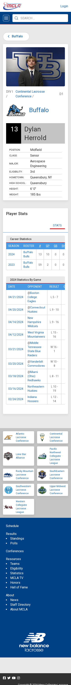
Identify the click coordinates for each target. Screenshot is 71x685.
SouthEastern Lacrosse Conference (57, 475)
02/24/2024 (15, 399)
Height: (14, 188)
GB (55, 245)
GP (48, 245)
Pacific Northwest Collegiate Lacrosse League (55, 456)
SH (63, 245)
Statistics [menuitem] (16, 573)
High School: (17, 183)
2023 (11, 264)
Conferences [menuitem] (15, 551)
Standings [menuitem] (17, 538)
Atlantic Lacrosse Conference (22, 437)
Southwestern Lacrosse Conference (23, 490)
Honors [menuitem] (15, 582)
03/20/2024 (15, 363)
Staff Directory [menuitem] (20, 605)
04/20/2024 (15, 309)
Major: (14, 163)
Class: (13, 155)
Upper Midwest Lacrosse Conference (58, 490)
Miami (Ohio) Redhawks (34, 376)
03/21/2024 (15, 349)
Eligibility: (15, 171)
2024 (11, 254)
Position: (15, 149)
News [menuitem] (14, 600)
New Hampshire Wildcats (34, 322)
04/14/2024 (15, 322)
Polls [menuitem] (14, 543)
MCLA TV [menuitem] (16, 578)
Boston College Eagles (33, 297)
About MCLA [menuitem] (19, 609)
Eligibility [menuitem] (16, 568)
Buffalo (17, 36)
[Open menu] (6, 18)
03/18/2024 (15, 376)
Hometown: (16, 177)
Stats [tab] (57, 225)
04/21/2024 (15, 297)
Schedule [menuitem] (12, 526)
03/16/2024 (15, 388)
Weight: (14, 194)
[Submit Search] (16, 18)
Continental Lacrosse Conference (56, 437)
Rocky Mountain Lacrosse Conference (24, 475)
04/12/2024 (15, 334)
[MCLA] (13, 6)
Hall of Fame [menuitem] (19, 587)
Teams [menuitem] (15, 564)
